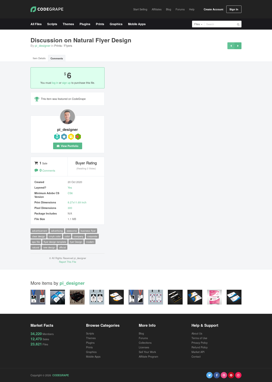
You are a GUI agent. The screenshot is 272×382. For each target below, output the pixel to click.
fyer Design (76, 242)
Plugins (90, 342)
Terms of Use (199, 338)
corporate (92, 236)
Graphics (91, 352)
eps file (36, 242)
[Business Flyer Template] (230, 45)
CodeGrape (60, 375)
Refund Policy (200, 347)
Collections (145, 342)
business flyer (88, 230)
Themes (91, 338)
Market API (198, 352)
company (78, 236)
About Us (197, 333)
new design (49, 247)
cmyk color (55, 236)
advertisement (39, 230)
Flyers (68, 45)
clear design (38, 236)
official (62, 247)
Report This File (67, 261)
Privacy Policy (200, 342)
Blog (141, 333)
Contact (196, 356)
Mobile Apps (93, 356)
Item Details (39, 58)
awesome (72, 230)
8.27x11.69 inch (77, 202)
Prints (58, 45)
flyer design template (55, 242)
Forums (143, 338)
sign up (66, 82)
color (67, 236)
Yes (70, 187)
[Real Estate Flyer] (237, 45)
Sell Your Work (147, 352)
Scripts (90, 333)
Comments (57, 58)
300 (70, 208)
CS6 (70, 193)
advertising (57, 230)
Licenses (144, 347)
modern (90, 242)
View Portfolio (69, 146)
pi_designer (42, 45)
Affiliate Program (148, 356)
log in (55, 82)
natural (35, 247)
